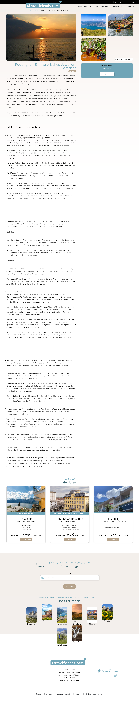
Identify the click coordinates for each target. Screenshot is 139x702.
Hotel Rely (113, 520)
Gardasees (65, 75)
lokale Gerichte (48, 101)
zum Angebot (26, 539)
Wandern (22, 221)
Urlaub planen (107, 74)
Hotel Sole (25, 520)
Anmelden (69, 586)
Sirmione (35, 419)
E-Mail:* (69, 573)
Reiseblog (33, 10)
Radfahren (10, 221)
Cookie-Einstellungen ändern (93, 694)
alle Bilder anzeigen (122, 59)
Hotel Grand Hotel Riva (69, 520)
